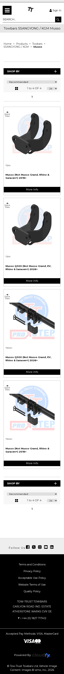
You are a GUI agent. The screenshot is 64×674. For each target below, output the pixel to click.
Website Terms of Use (32, 584)
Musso (37, 46)
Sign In (57, 10)
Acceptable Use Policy (32, 578)
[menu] (7, 10)
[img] (28, 547)
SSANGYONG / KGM (17, 46)
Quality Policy (32, 591)
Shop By (13, 71)
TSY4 (8, 165)
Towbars (37, 43)
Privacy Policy (32, 571)
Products (22, 43)
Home (8, 43)
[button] (58, 19)
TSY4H (9, 348)
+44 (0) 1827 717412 (32, 618)
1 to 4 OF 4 (34, 88)
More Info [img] (32, 189)
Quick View (7, 115)
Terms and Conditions (32, 564)
